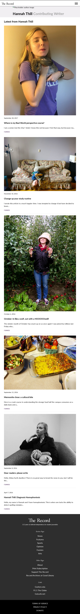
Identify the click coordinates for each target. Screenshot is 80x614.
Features (40, 539)
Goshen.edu (40, 586)
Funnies (7, 132)
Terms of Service (40, 603)
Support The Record (40, 572)
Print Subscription (40, 568)
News (40, 536)
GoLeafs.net (40, 593)
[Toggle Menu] (76, 4)
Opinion (40, 546)
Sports (40, 543)
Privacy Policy (40, 607)
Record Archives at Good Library (40, 575)
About (40, 564)
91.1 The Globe (40, 590)
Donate (40, 610)
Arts (40, 553)
